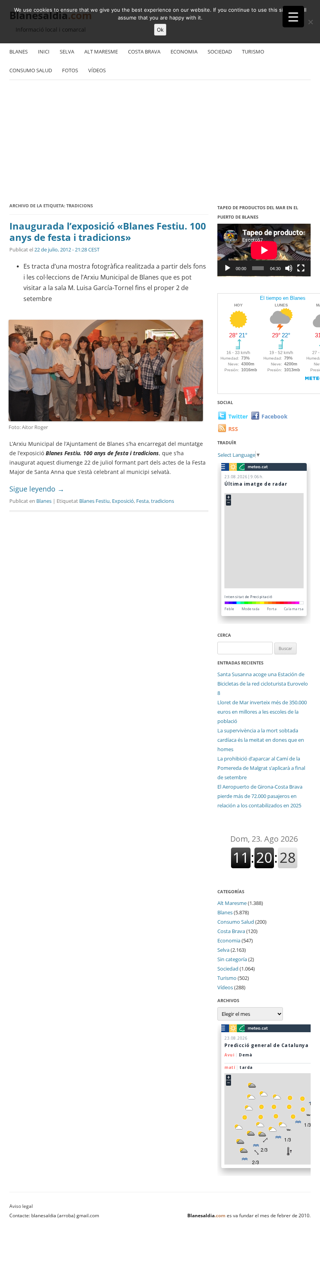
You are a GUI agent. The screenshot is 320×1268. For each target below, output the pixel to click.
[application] (264, 250)
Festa (142, 500)
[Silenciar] (289, 268)
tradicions (162, 500)
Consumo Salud (30, 70)
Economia (184, 51)
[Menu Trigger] (293, 16)
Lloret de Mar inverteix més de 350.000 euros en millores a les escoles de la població (262, 712)
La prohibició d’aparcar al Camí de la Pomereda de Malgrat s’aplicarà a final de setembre (261, 768)
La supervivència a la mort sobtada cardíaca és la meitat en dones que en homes (260, 740)
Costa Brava (144, 51)
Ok (160, 30)
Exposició (123, 500)
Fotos (70, 70)
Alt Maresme (101, 51)
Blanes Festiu (94, 500)
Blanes (18, 51)
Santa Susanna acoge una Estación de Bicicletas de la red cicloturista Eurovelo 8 (262, 683)
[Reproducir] (227, 268)
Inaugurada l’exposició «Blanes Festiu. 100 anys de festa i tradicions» (107, 231)
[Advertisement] (160, 142)
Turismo (253, 51)
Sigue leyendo (36, 488)
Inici (44, 51)
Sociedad (220, 51)
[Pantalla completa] (301, 268)
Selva (67, 51)
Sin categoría (232, 959)
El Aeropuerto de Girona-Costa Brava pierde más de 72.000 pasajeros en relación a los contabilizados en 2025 (259, 796)
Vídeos (97, 70)
